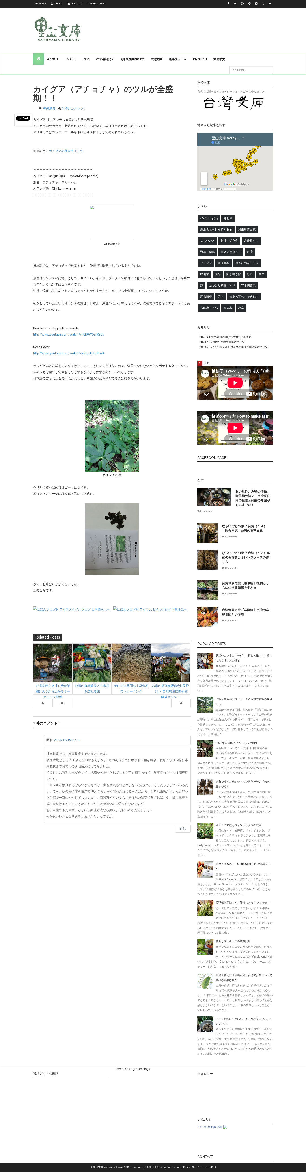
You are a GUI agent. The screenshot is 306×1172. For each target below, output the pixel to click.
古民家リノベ (209, 307)
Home (42, 3)
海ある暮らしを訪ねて (244, 296)
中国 (261, 274)
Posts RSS (189, 1167)
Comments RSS (206, 1167)
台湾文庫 (156, 59)
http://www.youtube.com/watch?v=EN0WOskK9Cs (68, 334)
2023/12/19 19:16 (67, 740)
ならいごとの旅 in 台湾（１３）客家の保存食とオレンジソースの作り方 (246, 557)
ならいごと (207, 240)
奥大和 (228, 307)
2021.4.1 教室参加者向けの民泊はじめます (225, 337)
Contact (76, 3)
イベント (71, 59)
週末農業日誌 (247, 229)
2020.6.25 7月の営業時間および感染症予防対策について (234, 347)
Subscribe (97, 3)
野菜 (250, 274)
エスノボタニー (231, 252)
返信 (183, 828)
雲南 (221, 296)
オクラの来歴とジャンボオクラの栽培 (238, 825)
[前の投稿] (181, 703)
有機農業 (49, 108)
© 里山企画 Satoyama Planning (164, 1167)
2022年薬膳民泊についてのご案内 (236, 743)
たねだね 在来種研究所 (210, 1127)
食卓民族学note (132, 59)
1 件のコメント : (73, 108)
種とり (228, 218)
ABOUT (53, 59)
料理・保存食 (229, 240)
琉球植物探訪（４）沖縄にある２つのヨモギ (242, 902)
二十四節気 (248, 285)
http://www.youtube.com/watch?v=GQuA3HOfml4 (68, 353)
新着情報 (206, 296)
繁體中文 (219, 59)
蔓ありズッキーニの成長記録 (233, 941)
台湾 (250, 252)
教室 (241, 307)
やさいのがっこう (247, 263)
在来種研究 (104, 59)
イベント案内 (209, 218)
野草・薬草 (207, 252)
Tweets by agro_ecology (132, 1069)
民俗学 (204, 274)
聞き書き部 (233, 274)
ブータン (206, 263)
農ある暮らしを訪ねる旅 (216, 229)
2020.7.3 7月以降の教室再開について (222, 342)
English (200, 59)
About (58, 3)
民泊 (87, 59)
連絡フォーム (177, 59)
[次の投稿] (42, 703)
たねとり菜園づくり (222, 285)
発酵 (218, 274)
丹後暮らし (251, 240)
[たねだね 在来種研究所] (225, 1127)
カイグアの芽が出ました (66, 151)
